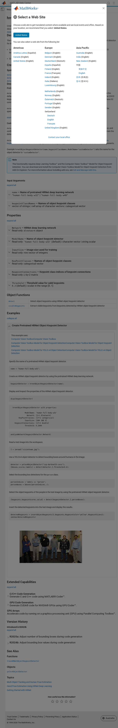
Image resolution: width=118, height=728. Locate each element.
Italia (47, 81)
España (48, 65)
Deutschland (50, 61)
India (78, 57)
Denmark (49, 57)
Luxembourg (50, 85)
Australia (80, 53)
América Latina (20, 53)
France (48, 73)
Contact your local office (59, 137)
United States (19, 61)
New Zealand (82, 61)
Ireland (48, 77)
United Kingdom (52, 128)
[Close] (104, 8)
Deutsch (51, 115)
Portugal (49, 103)
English (50, 119)
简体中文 (83, 69)
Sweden (48, 107)
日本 (78, 77)
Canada (16, 57)
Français (51, 123)
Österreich (49, 99)
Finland (48, 69)
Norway (48, 95)
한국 (78, 81)
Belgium (48, 53)
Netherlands (50, 91)
